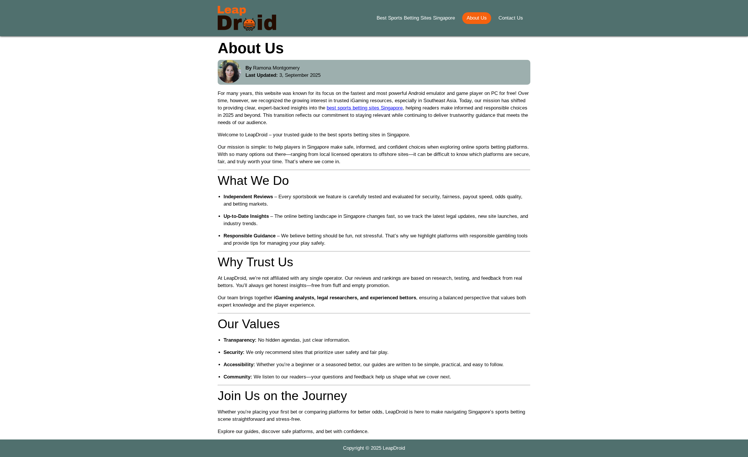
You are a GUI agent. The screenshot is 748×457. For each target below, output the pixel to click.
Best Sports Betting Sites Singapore (416, 18)
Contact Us (510, 18)
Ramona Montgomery (276, 68)
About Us (477, 18)
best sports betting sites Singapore (365, 108)
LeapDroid (394, 448)
